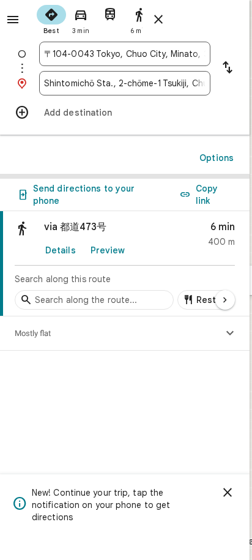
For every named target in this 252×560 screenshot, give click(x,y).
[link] (125, 263)
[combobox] (125, 54)
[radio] (51, 18)
